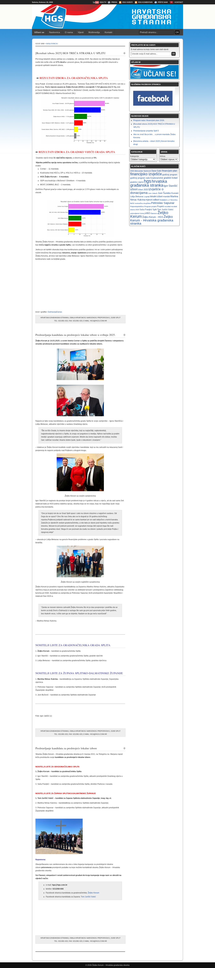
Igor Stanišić (171, 185)
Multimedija (94, 32)
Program (147, 206)
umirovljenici (134, 213)
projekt (154, 206)
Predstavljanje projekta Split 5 (146, 131)
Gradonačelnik (156, 178)
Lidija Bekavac (137, 196)
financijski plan (169, 170)
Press (114, 2)
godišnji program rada (140, 178)
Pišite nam (163, 2)
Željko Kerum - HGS (152, 217)
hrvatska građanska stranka (148, 183)
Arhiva (162, 156)
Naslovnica (54, 32)
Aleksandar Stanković (142, 171)
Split (155, 209)
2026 (132, 171)
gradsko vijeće (136, 182)
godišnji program (169, 174)
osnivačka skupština (143, 203)
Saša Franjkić (146, 209)
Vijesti (81, 32)
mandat (166, 196)
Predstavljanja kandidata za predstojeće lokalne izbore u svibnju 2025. (75, 335)
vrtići (147, 213)
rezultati (167, 206)
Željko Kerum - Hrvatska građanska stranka (151, 220)
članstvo (154, 213)
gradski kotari (171, 177)
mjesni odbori (152, 199)
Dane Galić (157, 171)
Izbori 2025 (143, 189)
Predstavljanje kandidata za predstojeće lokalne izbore (66, 748)
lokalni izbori (156, 196)
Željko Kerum (93, 893)
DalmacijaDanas (55, 312)
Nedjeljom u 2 (165, 200)
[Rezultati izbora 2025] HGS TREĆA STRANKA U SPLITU (70, 53)
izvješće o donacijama (147, 191)
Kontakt (179, 2)
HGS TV (103, 2)
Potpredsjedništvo (137, 206)
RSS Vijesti (127, 2)
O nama (69, 32)
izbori (133, 189)
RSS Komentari (145, 2)
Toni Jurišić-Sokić (88, 897)
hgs (147, 181)
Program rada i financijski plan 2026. (149, 120)
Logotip (147, 197)
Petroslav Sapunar (162, 203)
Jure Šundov (164, 193)
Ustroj (142, 213)
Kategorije (134, 156)
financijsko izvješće (146, 174)
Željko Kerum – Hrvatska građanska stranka (111, 965)
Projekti (160, 206)
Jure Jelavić (152, 193)
